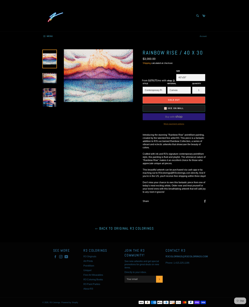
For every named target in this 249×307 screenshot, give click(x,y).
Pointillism (88, 265)
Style (145, 84)
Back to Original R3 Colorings (126, 228)
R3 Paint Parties (91, 284)
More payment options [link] (174, 124)
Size (178, 71)
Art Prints (88, 261)
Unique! (87, 270)
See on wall (176, 108)
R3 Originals (89, 256)
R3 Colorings (55, 302)
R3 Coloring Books (93, 279)
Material (171, 84)
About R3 (88, 289)
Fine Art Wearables (93, 275)
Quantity (196, 84)
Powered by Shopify (69, 302)
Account (203, 36)
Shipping (147, 63)
